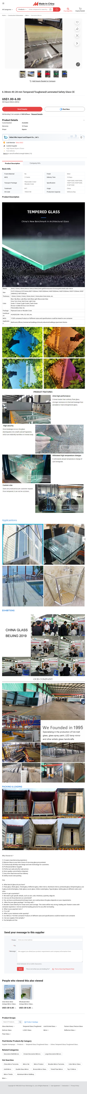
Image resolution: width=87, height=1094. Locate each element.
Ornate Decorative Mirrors (31, 1054)
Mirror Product (39, 1064)
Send (20, 969)
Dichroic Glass (6, 1030)
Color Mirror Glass (75, 1064)
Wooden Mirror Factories (56, 1064)
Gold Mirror (7, 1069)
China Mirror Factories (11, 1064)
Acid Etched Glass (49, 1026)
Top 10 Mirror (71, 1069)
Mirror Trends (8, 1074)
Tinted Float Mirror (57, 1069)
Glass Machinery (7, 1026)
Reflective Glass (69, 1030)
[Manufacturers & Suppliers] (43, 4)
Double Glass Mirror (22, 1069)
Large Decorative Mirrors (53, 1054)
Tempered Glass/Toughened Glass (34, 1026)
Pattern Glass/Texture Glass (73, 1026)
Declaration (65, 1085)
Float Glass (6, 1034)
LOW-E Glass (27, 1030)
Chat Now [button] (66, 109)
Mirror (27, 15)
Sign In (5, 153)
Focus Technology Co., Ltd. (29, 1085)
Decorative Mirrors (36, 15)
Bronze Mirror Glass (39, 1069)
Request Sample (37, 114)
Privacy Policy (75, 1085)
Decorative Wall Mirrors (11, 1054)
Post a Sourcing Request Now (63, 969)
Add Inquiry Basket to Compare (43, 81)
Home (4, 15)
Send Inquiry (22, 109)
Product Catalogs (32, 1022)
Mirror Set (26, 1064)
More (4, 1078)
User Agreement (55, 1085)
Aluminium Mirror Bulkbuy (25, 1074)
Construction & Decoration (15, 15)
